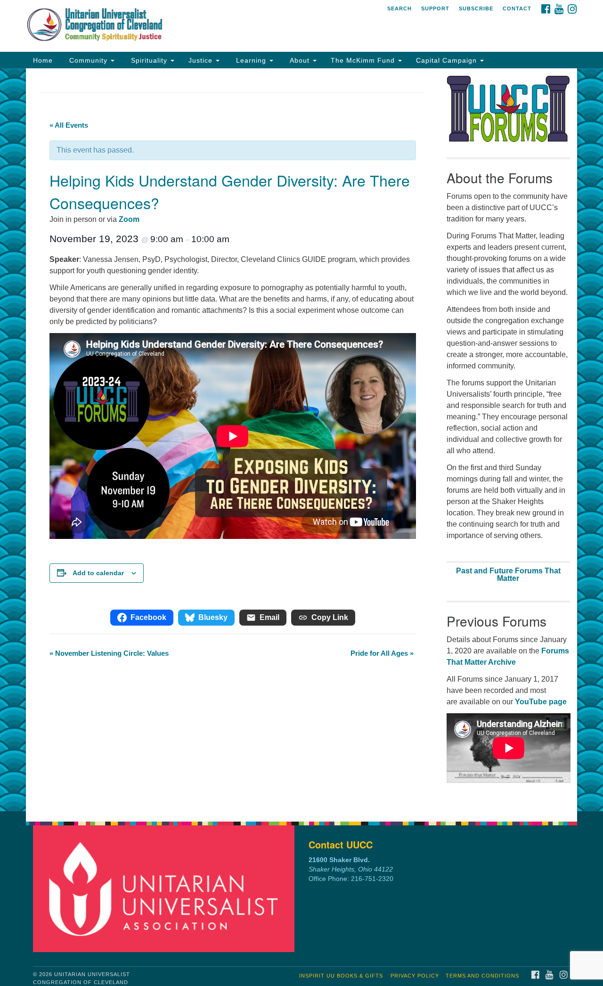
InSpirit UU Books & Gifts (341, 975)
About (299, 60)
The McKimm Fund (364, 60)
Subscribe (476, 8)
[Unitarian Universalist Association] (166, 888)
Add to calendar (98, 573)
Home (43, 60)
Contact (517, 8)
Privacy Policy (415, 975)
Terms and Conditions (482, 975)
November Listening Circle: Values (109, 653)
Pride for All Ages (382, 653)
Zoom (129, 219)
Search (399, 8)
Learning (251, 60)
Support (435, 8)
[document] (301, 439)
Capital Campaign (447, 60)
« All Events (68, 125)
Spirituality (149, 60)
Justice (201, 60)
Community (88, 60)
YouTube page (541, 702)
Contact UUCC (341, 844)
